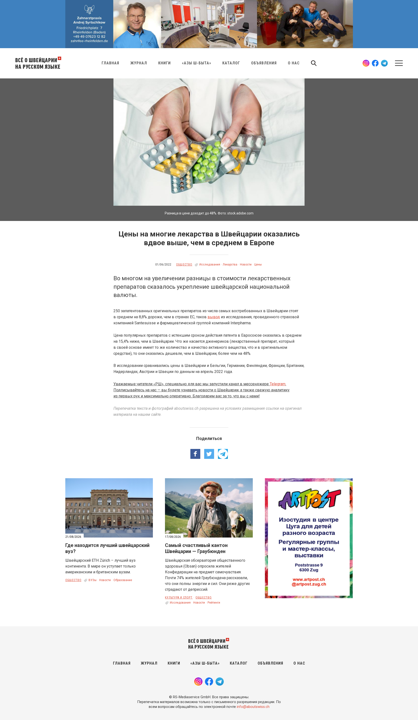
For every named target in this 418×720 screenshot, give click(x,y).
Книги (164, 63)
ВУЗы (93, 580)
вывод (214, 317)
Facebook (375, 63)
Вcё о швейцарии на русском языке (37, 63)
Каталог (231, 63)
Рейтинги (214, 602)
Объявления (264, 63)
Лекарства (230, 264)
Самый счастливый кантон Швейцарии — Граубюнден (196, 548)
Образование (122, 580)
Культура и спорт (179, 597)
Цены (258, 264)
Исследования (209, 264)
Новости (246, 264)
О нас (294, 63)
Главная (110, 63)
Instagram (366, 63)
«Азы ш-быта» (196, 63)
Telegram (384, 63)
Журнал (138, 63)
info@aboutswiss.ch (253, 707)
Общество (184, 264)
